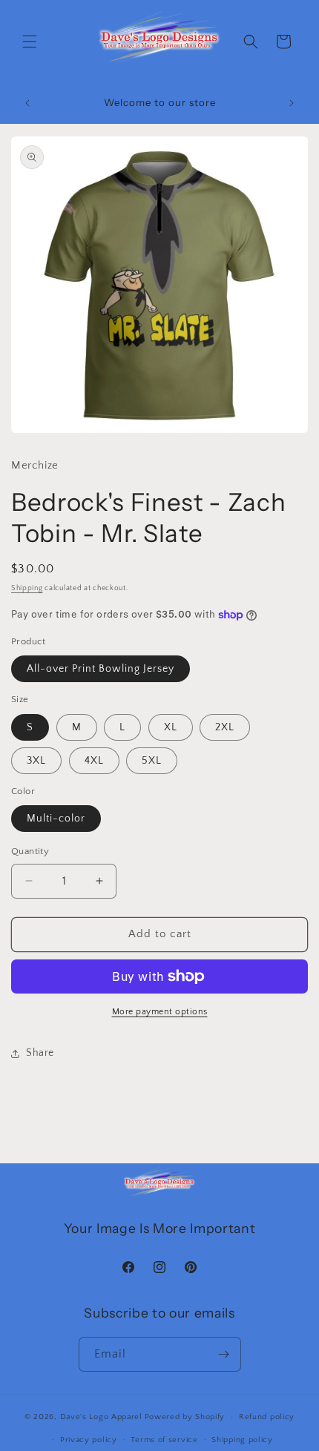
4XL (94, 761)
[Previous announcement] (27, 103)
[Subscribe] (224, 1354)
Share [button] (40, 1053)
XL (170, 727)
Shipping (27, 588)
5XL (152, 761)
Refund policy (267, 1416)
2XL (224, 727)
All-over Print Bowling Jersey (100, 669)
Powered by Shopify (185, 1416)
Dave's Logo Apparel (101, 1416)
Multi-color (56, 818)
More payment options (160, 1012)
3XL (36, 761)
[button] (29, 41)
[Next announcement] (291, 103)
